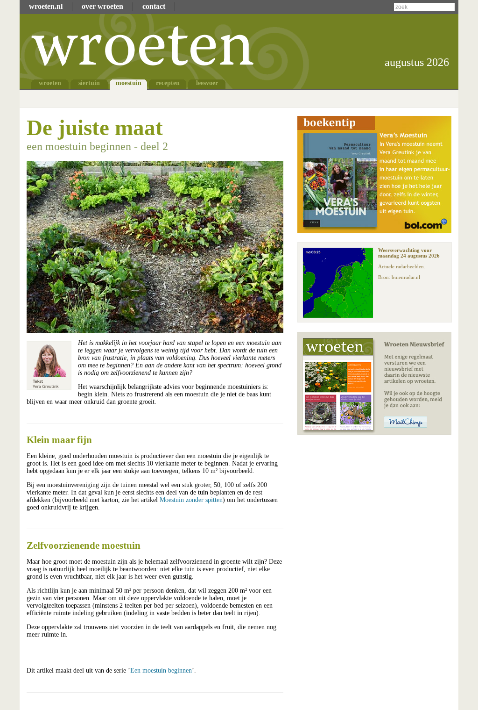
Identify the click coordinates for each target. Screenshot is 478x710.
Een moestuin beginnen (161, 670)
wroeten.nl (46, 6)
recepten (168, 82)
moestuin (128, 82)
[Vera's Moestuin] (374, 230)
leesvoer (207, 82)
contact (153, 6)
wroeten (50, 82)
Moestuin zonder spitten (191, 499)
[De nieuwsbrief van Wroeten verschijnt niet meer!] (374, 432)
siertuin (89, 82)
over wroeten (102, 6)
